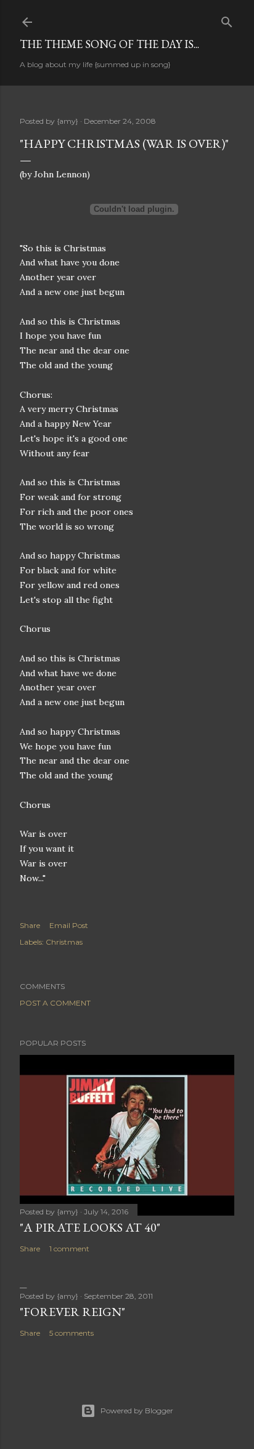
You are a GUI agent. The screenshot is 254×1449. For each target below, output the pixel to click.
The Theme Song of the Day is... (109, 44)
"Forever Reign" (72, 1312)
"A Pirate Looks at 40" (90, 1227)
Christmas (64, 941)
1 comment (69, 1248)
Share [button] (30, 925)
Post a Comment (55, 1002)
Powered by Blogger (136, 1410)
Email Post (68, 925)
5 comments (71, 1333)
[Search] (226, 19)
